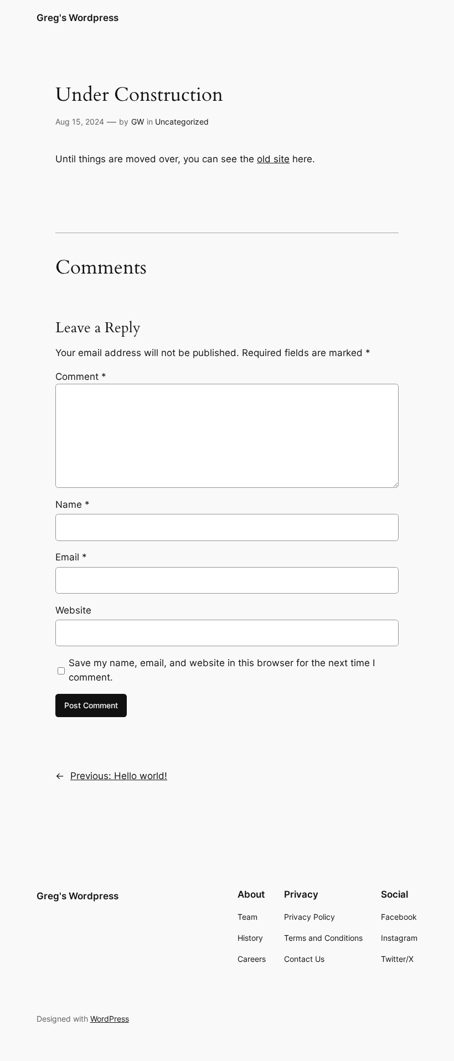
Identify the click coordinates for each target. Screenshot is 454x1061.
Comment (80, 376)
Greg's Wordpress (77, 17)
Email (71, 557)
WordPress (109, 1018)
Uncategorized (182, 121)
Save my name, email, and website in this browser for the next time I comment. (222, 670)
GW (137, 121)
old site (273, 158)
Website (73, 610)
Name (72, 504)
